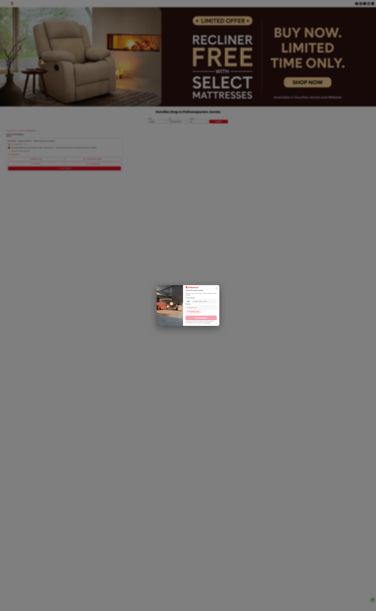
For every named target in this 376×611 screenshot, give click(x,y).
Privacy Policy (207, 323)
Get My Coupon (201, 318)
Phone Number (190, 298)
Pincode (188, 304)
